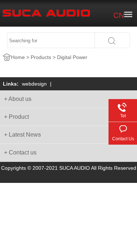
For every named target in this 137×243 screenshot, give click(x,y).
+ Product (16, 117)
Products (41, 57)
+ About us (17, 99)
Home (18, 57)
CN (118, 15)
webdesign (34, 84)
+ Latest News (22, 135)
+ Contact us (20, 152)
